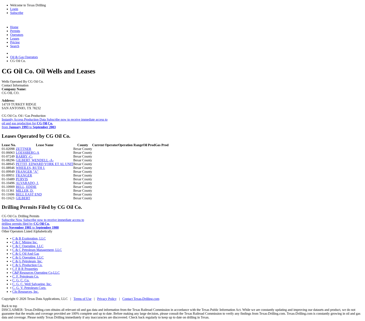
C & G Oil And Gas (25, 253)
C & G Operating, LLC (28, 257)
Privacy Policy (107, 299)
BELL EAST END (29, 194)
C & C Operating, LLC (28, 246)
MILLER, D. (25, 190)
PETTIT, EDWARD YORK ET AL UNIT (44, 164)
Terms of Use (82, 299)
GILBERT (23, 198)
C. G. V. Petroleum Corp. (29, 288)
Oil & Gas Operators (24, 57)
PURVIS (22, 179)
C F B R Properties (25, 269)
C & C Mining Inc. (25, 242)
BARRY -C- (24, 156)
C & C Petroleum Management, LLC (37, 250)
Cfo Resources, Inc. (25, 291)
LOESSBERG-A (27, 152)
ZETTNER (23, 149)
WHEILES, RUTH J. (30, 168)
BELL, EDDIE (26, 187)
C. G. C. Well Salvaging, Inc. (32, 284)
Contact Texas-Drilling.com (140, 299)
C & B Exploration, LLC (29, 238)
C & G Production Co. (27, 265)
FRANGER (24, 175)
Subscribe (16, 13)
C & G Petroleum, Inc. (27, 261)
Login (14, 9)
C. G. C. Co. (20, 280)
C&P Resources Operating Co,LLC (36, 272)
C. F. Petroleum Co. (25, 276)
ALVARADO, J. (27, 183)
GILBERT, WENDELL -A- (35, 160)
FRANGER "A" (27, 171)
